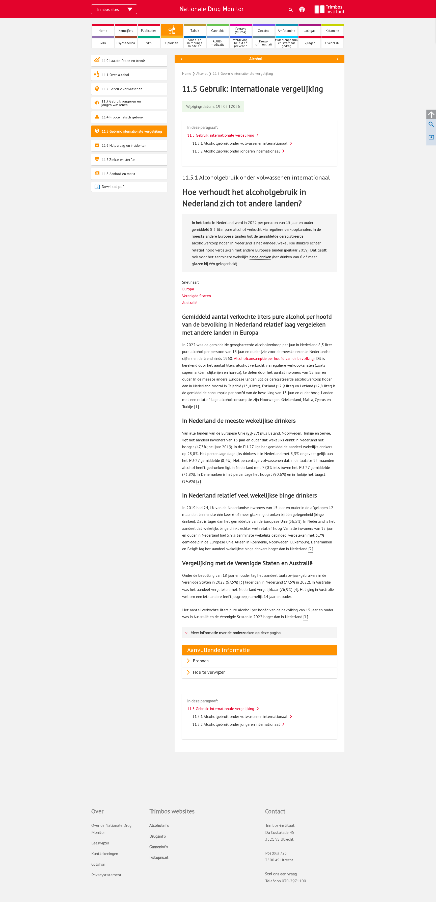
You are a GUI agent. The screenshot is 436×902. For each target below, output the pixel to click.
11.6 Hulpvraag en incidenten (124, 145)
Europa (188, 288)
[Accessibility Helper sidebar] (302, 9)
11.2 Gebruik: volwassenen (122, 89)
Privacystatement (106, 874)
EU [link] (249, 433)
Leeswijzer (100, 842)
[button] (290, 9)
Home (186, 73)
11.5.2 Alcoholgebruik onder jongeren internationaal (236, 151)
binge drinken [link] (260, 256)
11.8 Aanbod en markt (118, 173)
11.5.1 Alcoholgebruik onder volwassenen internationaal (239, 143)
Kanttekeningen (104, 853)
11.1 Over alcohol (115, 74)
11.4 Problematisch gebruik (122, 117)
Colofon (98, 864)
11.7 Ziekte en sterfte (118, 159)
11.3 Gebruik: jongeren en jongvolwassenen (121, 103)
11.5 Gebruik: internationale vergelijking (132, 131)
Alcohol (255, 58)
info (159, 825)
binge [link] (319, 514)
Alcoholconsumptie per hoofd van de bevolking (274, 358)
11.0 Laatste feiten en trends (124, 60)
